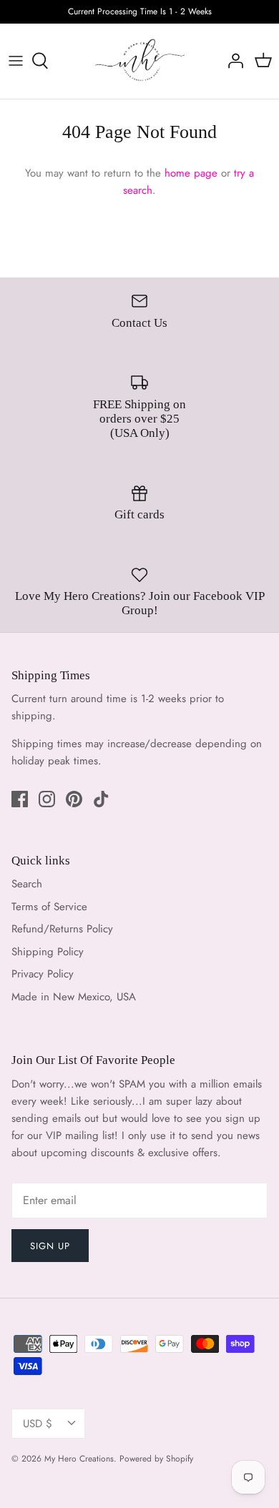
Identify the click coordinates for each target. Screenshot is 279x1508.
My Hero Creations (79, 1458)
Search (26, 884)
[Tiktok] (101, 799)
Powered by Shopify (156, 1458)
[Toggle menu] (15, 61)
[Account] (232, 61)
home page (191, 173)
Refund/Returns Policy (62, 929)
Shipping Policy (47, 952)
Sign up (50, 1246)
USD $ (37, 1423)
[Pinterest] (74, 799)
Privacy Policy (42, 974)
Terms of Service (49, 907)
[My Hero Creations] (140, 61)
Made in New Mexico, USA (73, 997)
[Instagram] (47, 799)
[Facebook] (19, 799)
